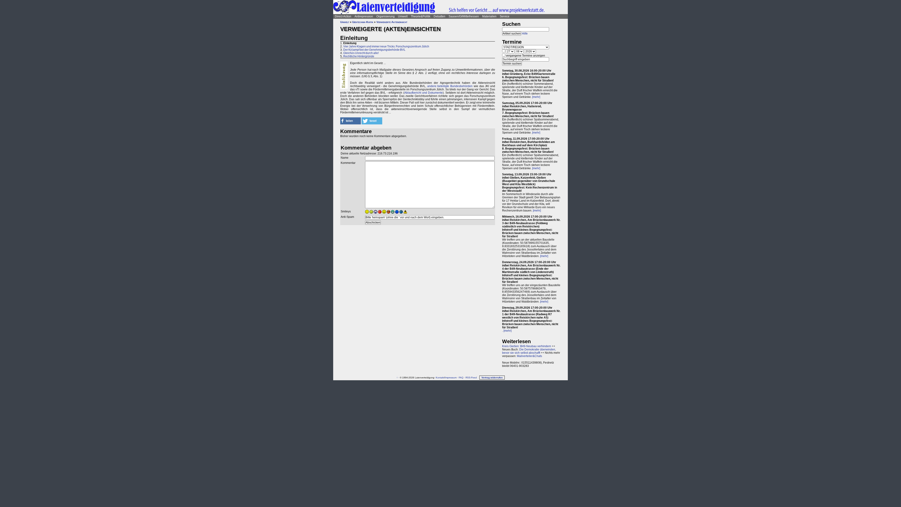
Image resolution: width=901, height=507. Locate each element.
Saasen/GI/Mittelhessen (464, 16)
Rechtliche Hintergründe (358, 56)
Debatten (439, 16)
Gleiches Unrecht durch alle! (361, 53)
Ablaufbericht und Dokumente (423, 92)
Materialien (489, 16)
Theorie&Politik (420, 16)
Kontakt (440, 377)
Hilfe (525, 33)
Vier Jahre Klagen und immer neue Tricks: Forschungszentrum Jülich (386, 46)
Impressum (451, 377)
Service (504, 16)
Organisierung (385, 16)
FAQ (461, 377)
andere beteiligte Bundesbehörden (450, 86)
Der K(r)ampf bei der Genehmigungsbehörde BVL (374, 49)
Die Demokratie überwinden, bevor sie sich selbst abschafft (529, 351)
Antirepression (364, 16)
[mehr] (536, 97)
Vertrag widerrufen (492, 377)
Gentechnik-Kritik (362, 22)
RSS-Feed (471, 377)
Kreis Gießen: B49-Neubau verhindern (526, 346)
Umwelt (403, 16)
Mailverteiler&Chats (529, 356)
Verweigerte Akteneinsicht (391, 22)
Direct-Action (343, 16)
